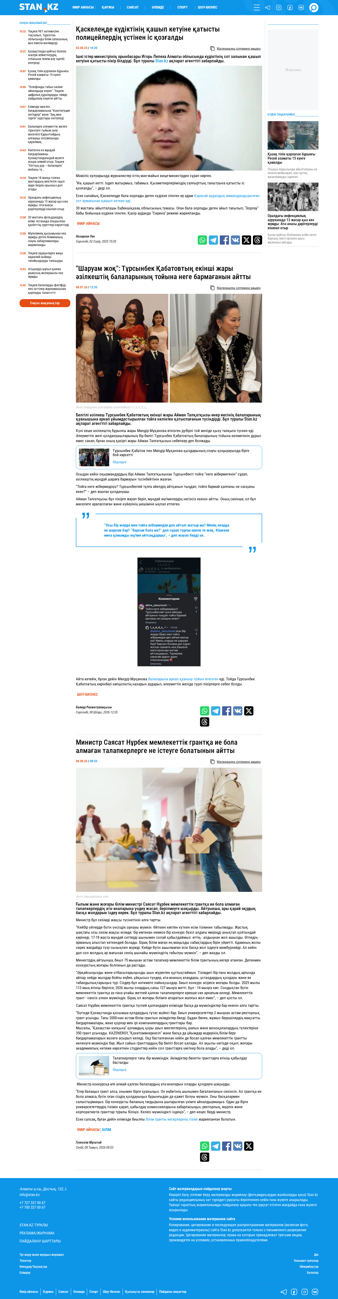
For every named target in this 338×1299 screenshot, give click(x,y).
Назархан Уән (85, 236)
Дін (316, 1254)
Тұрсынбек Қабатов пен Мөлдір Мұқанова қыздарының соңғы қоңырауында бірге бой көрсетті (181, 453)
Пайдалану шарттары (40, 1241)
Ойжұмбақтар (309, 1266)
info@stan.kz (30, 1195)
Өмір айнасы (83, 7)
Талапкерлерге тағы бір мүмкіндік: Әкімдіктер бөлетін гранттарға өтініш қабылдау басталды (180, 1060)
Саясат (133, 7)
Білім (106, 1130)
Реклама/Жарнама (37, 1233)
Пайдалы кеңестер (172, 1292)
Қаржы (108, 7)
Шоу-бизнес (207, 7)
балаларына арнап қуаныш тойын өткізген (183, 679)
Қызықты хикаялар (139, 1292)
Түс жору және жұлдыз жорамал (42, 1254)
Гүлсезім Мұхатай (88, 1142)
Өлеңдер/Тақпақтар (33, 1266)
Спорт (183, 7)
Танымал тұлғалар (306, 1260)
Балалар (312, 1272)
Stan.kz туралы (34, 1225)
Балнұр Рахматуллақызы (94, 707)
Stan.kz (161, 60)
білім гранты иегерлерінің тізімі (172, 1119)
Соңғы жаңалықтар (45, 303)
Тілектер (25, 1260)
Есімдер (25, 1272)
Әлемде (158, 7)
